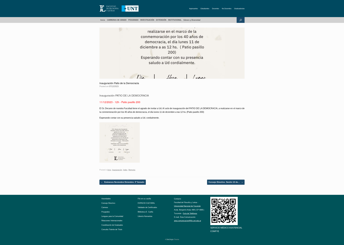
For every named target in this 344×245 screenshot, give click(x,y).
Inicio (102, 20)
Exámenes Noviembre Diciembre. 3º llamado (122, 182)
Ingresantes (193, 9)
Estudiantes (205, 9)
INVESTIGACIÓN (147, 20)
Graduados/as (239, 9)
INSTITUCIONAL (175, 20)
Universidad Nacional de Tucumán (187, 206)
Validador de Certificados (147, 207)
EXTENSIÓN (161, 20)
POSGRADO (133, 20)
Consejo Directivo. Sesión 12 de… (226, 182)
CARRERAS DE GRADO (116, 20)
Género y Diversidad (191, 20)
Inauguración (117, 170)
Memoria (131, 170)
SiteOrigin (170, 239)
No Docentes (226, 9)
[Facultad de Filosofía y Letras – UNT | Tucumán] (119, 8)
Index (125, 170)
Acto (109, 170)
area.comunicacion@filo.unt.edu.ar (187, 221)
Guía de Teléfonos (190, 213)
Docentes (215, 9)
